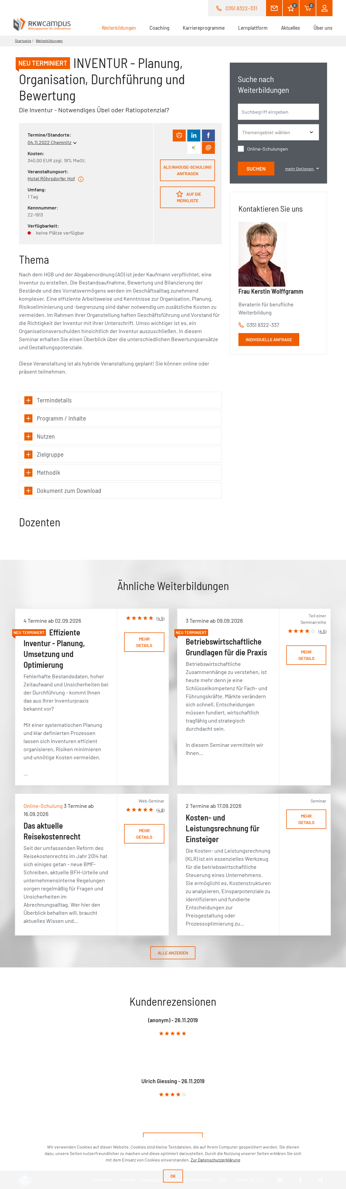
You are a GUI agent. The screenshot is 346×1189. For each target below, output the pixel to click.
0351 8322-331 (241, 8)
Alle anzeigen (173, 952)
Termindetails (54, 400)
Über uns (323, 27)
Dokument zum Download (69, 490)
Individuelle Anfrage (269, 339)
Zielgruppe (50, 454)
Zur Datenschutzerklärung (215, 1159)
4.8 (160, 809)
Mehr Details (144, 642)
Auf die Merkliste (189, 197)
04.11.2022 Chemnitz (49, 142)
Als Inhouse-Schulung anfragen (187, 170)
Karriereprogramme (204, 27)
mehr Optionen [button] (299, 168)
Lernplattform (253, 27)
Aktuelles (290, 27)
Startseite (23, 40)
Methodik (48, 472)
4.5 (160, 618)
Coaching (159, 27)
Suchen (256, 168)
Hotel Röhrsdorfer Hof (51, 178)
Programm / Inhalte (61, 418)
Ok (173, 1175)
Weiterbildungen (122, 27)
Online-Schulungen (267, 149)
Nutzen (46, 436)
